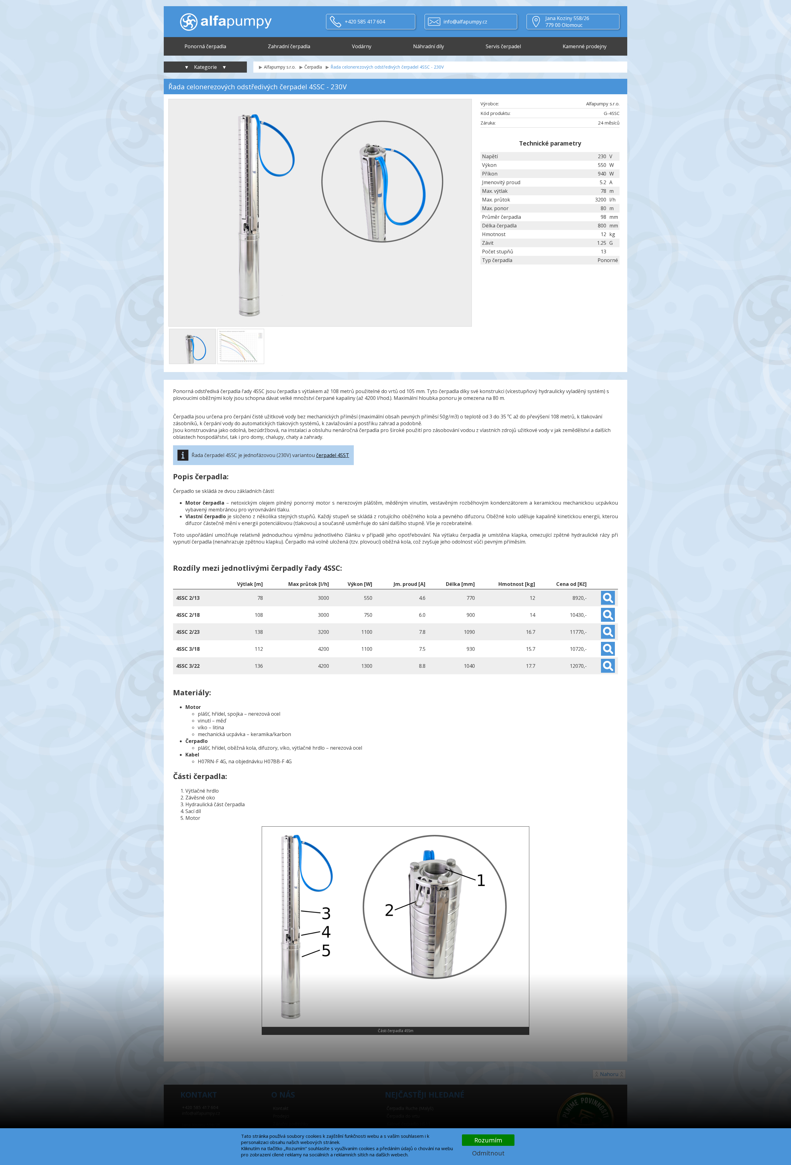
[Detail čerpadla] (608, 598)
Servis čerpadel (503, 46)
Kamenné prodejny (585, 46)
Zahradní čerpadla (289, 46)
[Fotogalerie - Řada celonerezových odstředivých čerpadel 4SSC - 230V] (192, 346)
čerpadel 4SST (332, 455)
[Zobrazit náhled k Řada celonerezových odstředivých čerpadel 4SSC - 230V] (320, 213)
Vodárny (361, 46)
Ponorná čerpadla (205, 46)
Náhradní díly (428, 46)
